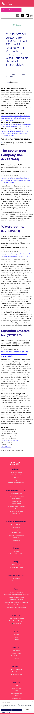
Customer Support (16, 693)
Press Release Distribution (16, 496)
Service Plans (16, 578)
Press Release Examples (16, 621)
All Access (16, 551)
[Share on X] (22, 15)
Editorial (16, 695)
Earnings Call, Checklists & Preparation (16, 602)
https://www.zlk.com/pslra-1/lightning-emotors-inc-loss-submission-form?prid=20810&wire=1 (14, 133)
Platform (16, 637)
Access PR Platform (16, 493)
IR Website (16, 527)
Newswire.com (16, 672)
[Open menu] (31, 3)
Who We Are (16, 650)
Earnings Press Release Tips (16, 604)
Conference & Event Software (16, 553)
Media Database (16, 498)
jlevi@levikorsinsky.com (9, 440)
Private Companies (16, 475)
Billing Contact (16, 698)
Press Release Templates (16, 618)
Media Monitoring (16, 503)
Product (16, 634)
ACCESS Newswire (16, 669)
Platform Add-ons (16, 581)
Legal (16, 480)
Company (16, 639)
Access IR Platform (16, 525)
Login (16, 685)
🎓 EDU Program (16, 623)
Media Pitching (16, 501)
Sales (16, 690)
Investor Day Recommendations (16, 607)
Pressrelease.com (16, 674)
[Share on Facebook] (17, 15)
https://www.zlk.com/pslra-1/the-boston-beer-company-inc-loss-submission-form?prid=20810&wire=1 (16, 118)
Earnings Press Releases (16, 535)
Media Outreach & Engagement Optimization (16, 594)
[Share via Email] (31, 15)
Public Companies (16, 472)
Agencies (16, 477)
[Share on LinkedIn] (27, 15)
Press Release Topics (16, 592)
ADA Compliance (16, 530)
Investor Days (16, 537)
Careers (16, 658)
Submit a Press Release (16, 567)
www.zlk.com (6, 447)
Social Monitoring (16, 508)
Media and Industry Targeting (16, 506)
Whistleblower (16, 540)
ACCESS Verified (16, 514)
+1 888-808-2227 (16, 688)
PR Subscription (16, 565)
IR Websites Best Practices (16, 599)
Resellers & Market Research (16, 482)
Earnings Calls (16, 532)
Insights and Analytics (16, 511)
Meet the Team (16, 653)
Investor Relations (16, 655)
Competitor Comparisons (16, 597)
